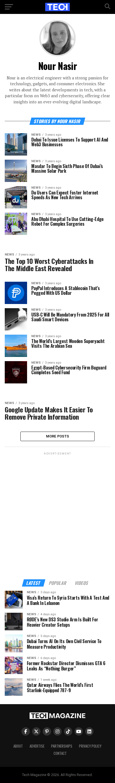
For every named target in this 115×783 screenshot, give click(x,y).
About (18, 746)
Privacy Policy (90, 746)
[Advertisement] (57, 513)
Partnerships (61, 746)
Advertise (37, 746)
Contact (60, 753)
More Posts (57, 436)
